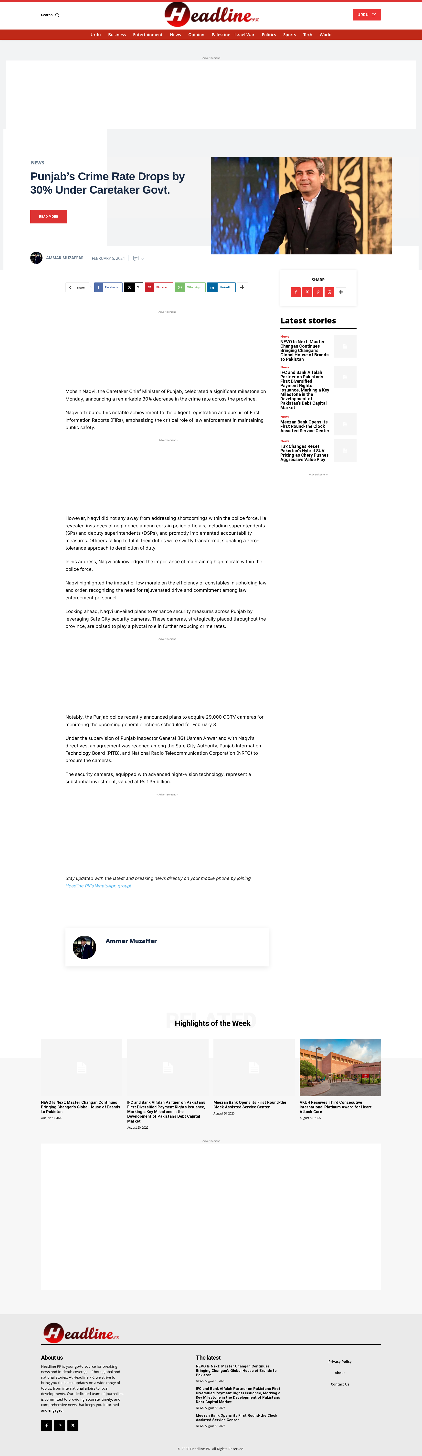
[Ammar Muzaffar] (37, 258)
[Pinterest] (318, 292)
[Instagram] (59, 1425)
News (37, 163)
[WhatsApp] (329, 292)
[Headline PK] (212, 14)
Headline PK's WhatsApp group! (98, 885)
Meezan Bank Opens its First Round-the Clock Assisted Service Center (304, 426)
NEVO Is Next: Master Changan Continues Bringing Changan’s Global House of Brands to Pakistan (304, 350)
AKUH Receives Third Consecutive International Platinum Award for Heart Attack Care (336, 1107)
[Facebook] (296, 292)
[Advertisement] (211, 94)
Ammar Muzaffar (65, 258)
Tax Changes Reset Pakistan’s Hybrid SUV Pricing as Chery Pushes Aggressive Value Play (304, 453)
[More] (242, 287)
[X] (307, 292)
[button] (51, 15)
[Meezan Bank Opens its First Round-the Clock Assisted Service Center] (345, 424)
